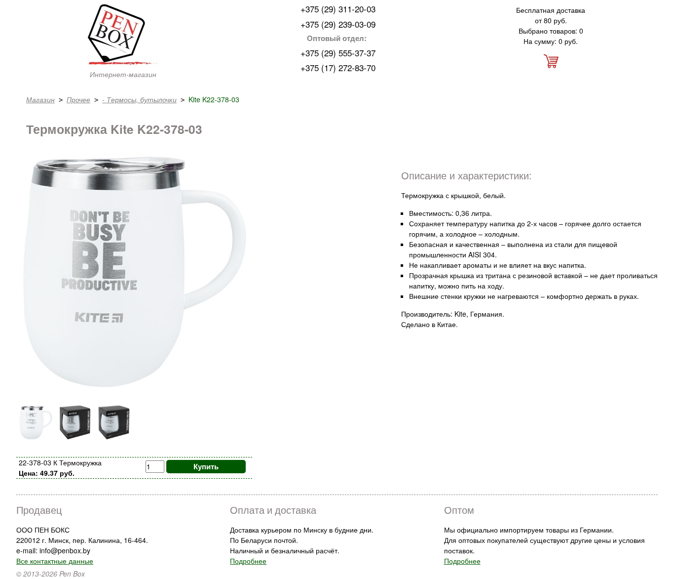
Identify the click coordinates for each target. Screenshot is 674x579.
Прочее (78, 99)
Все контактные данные (54, 561)
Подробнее (248, 561)
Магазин (40, 99)
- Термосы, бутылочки (139, 99)
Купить (206, 466)
